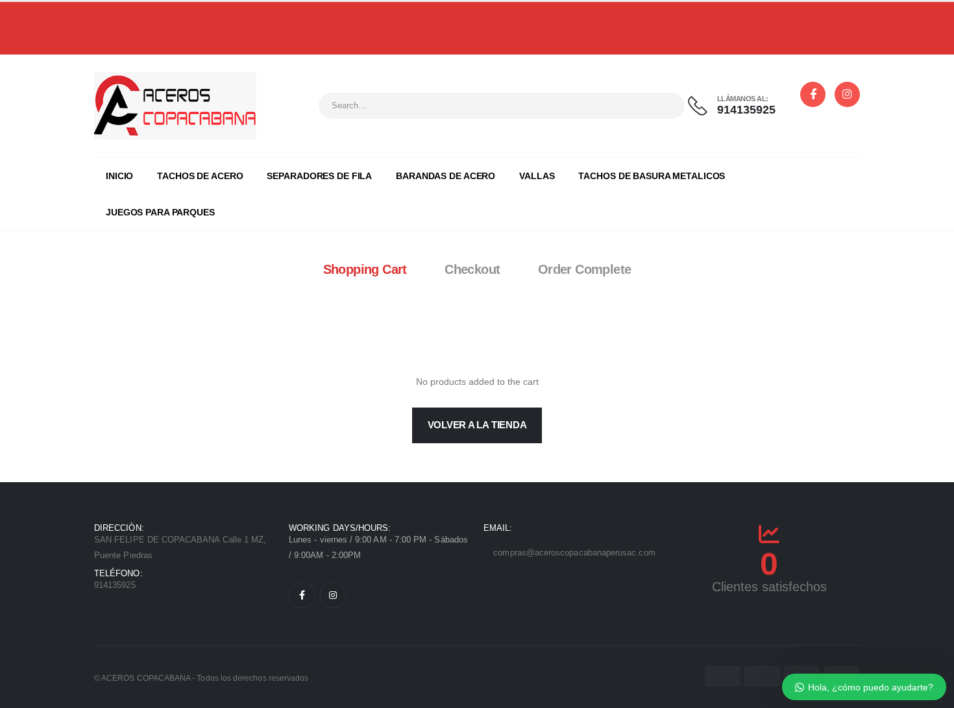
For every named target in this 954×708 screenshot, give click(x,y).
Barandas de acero (445, 176)
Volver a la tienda (477, 424)
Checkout (472, 269)
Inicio (119, 176)
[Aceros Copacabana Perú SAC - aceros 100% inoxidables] (175, 106)
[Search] (666, 106)
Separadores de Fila (319, 176)
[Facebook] (302, 595)
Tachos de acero (200, 176)
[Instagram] (333, 595)
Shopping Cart (365, 269)
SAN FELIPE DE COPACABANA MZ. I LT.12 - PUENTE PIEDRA (610, 23)
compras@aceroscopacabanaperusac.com (574, 552)
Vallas (536, 176)
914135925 (440, 23)
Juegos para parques (160, 212)
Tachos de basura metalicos (651, 176)
